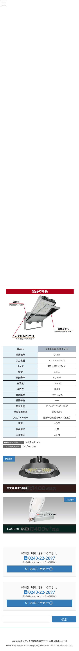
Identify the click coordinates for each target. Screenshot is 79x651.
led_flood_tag (29, 446)
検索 (64, 619)
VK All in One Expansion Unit (60, 645)
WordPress (22, 645)
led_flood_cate (33, 442)
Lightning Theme (38, 645)
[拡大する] (71, 287)
